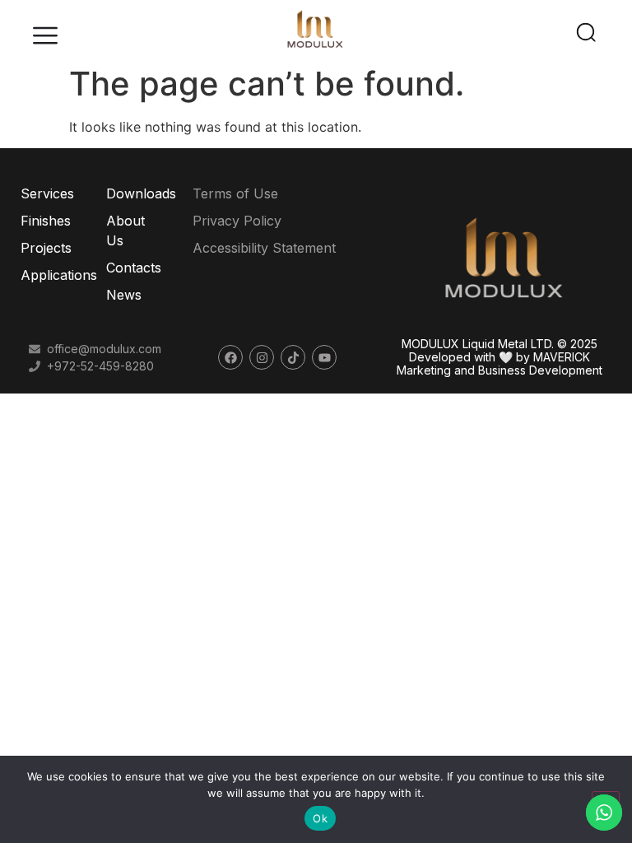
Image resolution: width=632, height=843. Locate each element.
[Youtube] (324, 357)
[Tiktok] (293, 357)
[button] (587, 28)
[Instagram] (261, 357)
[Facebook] (230, 357)
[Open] (45, 37)
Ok (320, 818)
